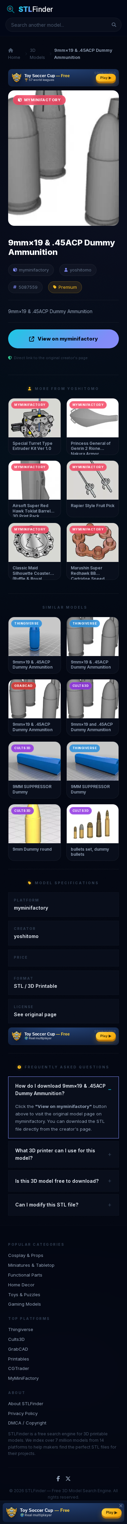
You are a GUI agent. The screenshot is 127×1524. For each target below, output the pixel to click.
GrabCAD (18, 1349)
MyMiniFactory (23, 1378)
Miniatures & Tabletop (31, 1265)
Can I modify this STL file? (46, 1204)
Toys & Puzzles (24, 1294)
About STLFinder (25, 1403)
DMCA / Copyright (27, 1422)
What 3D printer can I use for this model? (55, 1154)
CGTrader (18, 1368)
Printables (18, 1359)
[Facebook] (58, 1479)
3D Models (37, 53)
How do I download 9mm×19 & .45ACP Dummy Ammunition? (60, 1089)
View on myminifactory (68, 338)
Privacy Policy (23, 1413)
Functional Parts (25, 1275)
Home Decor (21, 1284)
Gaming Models (24, 1304)
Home (14, 57)
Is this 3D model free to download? (57, 1181)
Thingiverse (20, 1329)
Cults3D (16, 1339)
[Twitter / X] (68, 1479)
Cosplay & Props (25, 1255)
